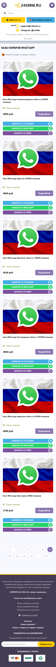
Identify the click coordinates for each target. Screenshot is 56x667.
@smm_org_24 (28, 342)
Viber (28, 358)
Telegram (19, 352)
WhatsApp (35, 352)
